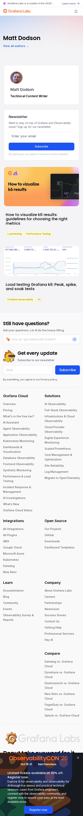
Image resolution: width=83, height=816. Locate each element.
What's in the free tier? (18, 416)
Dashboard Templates (60, 547)
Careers (50, 596)
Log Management (56, 471)
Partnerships (53, 602)
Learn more (69, 3)
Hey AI (49, 639)
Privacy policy (49, 379)
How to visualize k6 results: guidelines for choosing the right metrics (37, 219)
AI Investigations (14, 498)
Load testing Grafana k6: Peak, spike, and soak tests (41, 287)
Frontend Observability (18, 464)
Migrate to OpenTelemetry (62, 478)
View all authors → (16, 46)
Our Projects (53, 529)
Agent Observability (16, 428)
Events (7, 609)
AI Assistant (11, 422)
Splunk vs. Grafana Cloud (62, 715)
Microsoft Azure (13, 553)
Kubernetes (11, 559)
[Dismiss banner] (78, 757)
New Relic (10, 572)
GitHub (49, 535)
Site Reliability (54, 465)
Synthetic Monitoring (17, 470)
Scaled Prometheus (58, 448)
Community (10, 602)
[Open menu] (76, 11)
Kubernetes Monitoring (18, 441)
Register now (38, 809)
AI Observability (55, 404)
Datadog (9, 565)
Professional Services (59, 633)
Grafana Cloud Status (17, 510)
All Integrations (13, 529)
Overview (9, 404)
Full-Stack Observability (61, 410)
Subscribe (41, 146)
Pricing (7, 410)
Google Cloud (12, 547)
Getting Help (53, 627)
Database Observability (19, 457)
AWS (6, 541)
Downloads (52, 541)
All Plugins (10, 535)
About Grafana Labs (58, 590)
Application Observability (20, 434)
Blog (6, 596)
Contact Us (52, 621)
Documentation (13, 590)
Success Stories (55, 615)
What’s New (11, 504)
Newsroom (52, 609)
